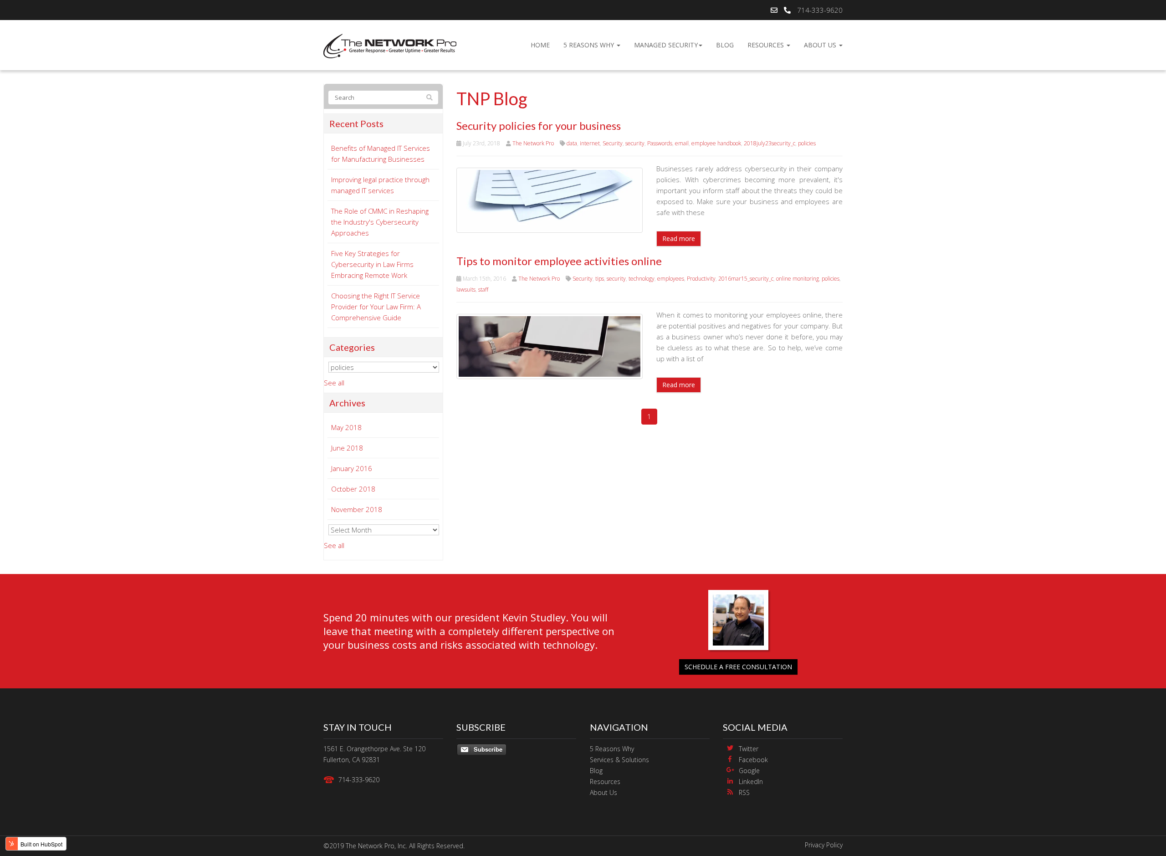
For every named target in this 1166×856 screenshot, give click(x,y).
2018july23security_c (769, 143)
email (682, 143)
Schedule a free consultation (738, 666)
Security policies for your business (538, 125)
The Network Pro (533, 143)
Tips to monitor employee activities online (559, 260)
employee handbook (716, 143)
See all (334, 382)
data (572, 143)
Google (749, 770)
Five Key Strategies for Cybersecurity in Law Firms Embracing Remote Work (372, 264)
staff (483, 289)
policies (807, 143)
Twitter (748, 748)
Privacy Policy (824, 845)
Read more (678, 238)
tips (599, 278)
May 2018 (346, 427)
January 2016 (351, 468)
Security (613, 143)
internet (590, 143)
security (634, 143)
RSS (744, 792)
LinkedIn (751, 781)
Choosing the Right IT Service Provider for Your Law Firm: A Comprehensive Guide (376, 306)
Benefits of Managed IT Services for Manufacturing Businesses (380, 154)
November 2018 (356, 509)
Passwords (659, 143)
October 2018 (353, 488)
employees (670, 278)
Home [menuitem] (540, 45)
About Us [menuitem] (821, 45)
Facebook (753, 759)
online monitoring (797, 278)
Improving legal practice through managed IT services (380, 185)
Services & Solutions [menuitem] (619, 759)
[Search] (429, 97)
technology (642, 278)
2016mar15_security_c (745, 278)
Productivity (701, 278)
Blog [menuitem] (725, 45)
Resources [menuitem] (766, 45)
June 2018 (347, 447)
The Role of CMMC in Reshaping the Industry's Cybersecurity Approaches (380, 221)
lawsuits (466, 289)
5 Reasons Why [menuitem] (589, 45)
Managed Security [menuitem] (666, 45)
